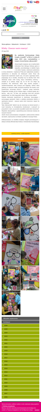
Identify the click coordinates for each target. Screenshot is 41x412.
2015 (5, 365)
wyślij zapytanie (25, 133)
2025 (5, 329)
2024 (5, 332)
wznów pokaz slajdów (3, 25)
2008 (5, 390)
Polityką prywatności (9, 406)
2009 (5, 386)
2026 (5, 325)
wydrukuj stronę (15, 133)
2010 (5, 383)
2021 (5, 343)
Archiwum (23, 44)
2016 (5, 361)
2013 (5, 372)
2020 (5, 347)
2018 (5, 354)
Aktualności (15, 44)
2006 (5, 397)
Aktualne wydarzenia (10, 318)
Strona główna (6, 44)
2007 (5, 393)
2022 (5, 340)
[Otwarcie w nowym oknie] (28, 2)
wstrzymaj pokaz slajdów (5, 25)
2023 (28, 44)
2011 (5, 379)
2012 (5, 375)
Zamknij (37, 410)
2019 (5, 350)
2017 (5, 357)
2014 (5, 368)
